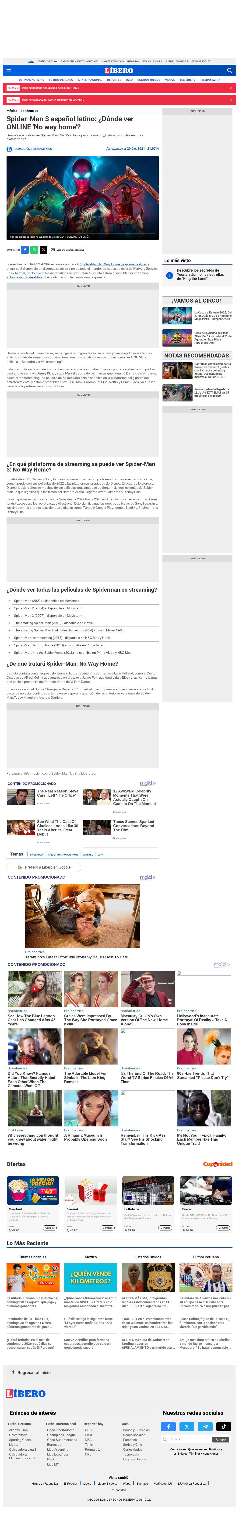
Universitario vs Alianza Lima (120, 61)
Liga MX (53, 1464)
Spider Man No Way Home (63, 854)
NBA (88, 1440)
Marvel (88, 854)
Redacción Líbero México (33, 149)
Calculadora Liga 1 (22, 1449)
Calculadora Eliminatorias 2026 (22, 1456)
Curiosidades (132, 1449)
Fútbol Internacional (61, 1424)
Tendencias (29, 111)
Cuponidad (119, 1490)
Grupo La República (45, 1483)
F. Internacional (90, 79)
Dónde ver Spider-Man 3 (26, 277)
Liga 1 (13, 1444)
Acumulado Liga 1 (177, 61)
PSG (50, 1459)
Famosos (130, 1440)
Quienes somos (197, 1449)
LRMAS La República (192, 1483)
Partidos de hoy (47, 61)
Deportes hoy (93, 1424)
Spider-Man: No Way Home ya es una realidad (113, 264)
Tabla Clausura (152, 61)
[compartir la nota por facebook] (25, 250)
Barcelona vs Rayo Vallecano (79, 61)
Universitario (18, 1435)
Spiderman (36, 854)
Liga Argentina (57, 1449)
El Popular (70, 1483)
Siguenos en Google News (70, 250)
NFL (88, 1454)
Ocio (129, 79)
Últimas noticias (31, 79)
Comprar (49, 1228)
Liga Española (57, 1454)
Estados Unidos (134, 1459)
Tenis (89, 1444)
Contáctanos (178, 1449)
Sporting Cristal (20, 1440)
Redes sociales (134, 1435)
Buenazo (142, 1483)
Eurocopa (54, 1444)
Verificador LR (163, 1483)
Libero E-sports (107, 1483)
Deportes (114, 79)
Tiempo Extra (210, 79)
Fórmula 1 (92, 1449)
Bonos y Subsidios (136, 1430)
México (12, 111)
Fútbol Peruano (61, 79)
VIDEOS (170, 79)
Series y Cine (132, 1444)
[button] (229, 70)
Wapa (126, 1483)
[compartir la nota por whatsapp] (34, 250)
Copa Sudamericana (62, 1440)
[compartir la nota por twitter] (43, 250)
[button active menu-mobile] (9, 70)
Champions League (61, 1435)
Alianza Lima (18, 1430)
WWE (89, 1435)
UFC (88, 1430)
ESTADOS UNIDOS (148, 79)
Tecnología (131, 1454)
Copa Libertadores (60, 1430)
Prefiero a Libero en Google (48, 867)
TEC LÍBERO (187, 79)
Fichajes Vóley (201, 61)
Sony (101, 854)
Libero (87, 1483)
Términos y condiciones (203, 1453)
